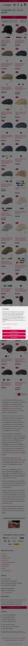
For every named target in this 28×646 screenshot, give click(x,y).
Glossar (4, 568)
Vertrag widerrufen (14, 638)
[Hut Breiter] (6, 5)
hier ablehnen (5, 318)
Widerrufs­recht (5, 638)
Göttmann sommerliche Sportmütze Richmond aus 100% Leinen (7, 239)
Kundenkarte (5, 566)
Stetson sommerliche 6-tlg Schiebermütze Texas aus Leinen (7, 137)
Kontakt (21, 640)
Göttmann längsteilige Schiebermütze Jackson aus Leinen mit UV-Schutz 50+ (21, 266)
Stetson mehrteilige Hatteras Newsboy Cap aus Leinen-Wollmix (6, 88)
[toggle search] (18, 4)
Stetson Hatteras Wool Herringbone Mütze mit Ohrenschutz (6, 360)
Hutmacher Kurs (6, 558)
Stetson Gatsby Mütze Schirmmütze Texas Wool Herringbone (6, 290)
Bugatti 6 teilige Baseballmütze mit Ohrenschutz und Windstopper (5, 41)
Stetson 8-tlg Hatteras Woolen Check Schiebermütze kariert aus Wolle (20, 360)
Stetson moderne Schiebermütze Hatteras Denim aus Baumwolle (21, 290)
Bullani (4, 471)
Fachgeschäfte (5, 564)
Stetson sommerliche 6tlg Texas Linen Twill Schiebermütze (20, 137)
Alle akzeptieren (14, 331)
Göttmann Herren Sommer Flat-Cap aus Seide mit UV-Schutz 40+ (7, 262)
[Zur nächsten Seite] (26, 394)
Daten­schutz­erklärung (10, 640)
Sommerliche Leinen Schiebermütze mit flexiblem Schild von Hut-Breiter (20, 41)
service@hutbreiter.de (10, 497)
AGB (17, 640)
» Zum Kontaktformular (6, 592)
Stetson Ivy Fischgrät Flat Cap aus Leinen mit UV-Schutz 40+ (6, 185)
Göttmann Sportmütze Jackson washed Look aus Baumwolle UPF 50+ (21, 239)
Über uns (4, 554)
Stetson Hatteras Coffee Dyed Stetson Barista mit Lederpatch (7, 65)
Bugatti (15, 452)
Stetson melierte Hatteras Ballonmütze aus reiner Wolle (20, 88)
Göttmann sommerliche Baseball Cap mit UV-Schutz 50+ (21, 212)
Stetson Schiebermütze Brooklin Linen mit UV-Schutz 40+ (6, 113)
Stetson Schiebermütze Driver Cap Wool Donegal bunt (20, 384)
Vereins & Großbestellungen (8, 562)
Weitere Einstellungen (6, 327)
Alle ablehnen (14, 337)
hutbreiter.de (13, 408)
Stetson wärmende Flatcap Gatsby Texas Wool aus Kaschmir (6, 384)
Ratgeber (4, 556)
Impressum (22, 638)
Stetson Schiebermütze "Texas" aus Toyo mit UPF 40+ (20, 113)
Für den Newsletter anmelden (14, 607)
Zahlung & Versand (6, 570)
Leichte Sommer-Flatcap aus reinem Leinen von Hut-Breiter (6, 214)
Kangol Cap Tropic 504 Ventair (20, 188)
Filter (14, 17)
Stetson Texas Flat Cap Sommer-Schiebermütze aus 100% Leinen (7, 162)
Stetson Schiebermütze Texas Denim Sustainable (20, 160)
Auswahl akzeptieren (14, 334)
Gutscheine (4, 560)
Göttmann (8, 452)
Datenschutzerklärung (10, 317)
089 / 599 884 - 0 (15, 1)
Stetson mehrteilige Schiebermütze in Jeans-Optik (20, 65)
